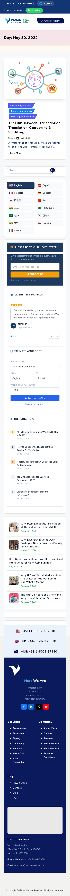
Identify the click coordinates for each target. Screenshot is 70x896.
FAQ (15, 798)
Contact (17, 788)
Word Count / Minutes (23, 385)
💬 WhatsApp (34, 10)
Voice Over (19, 753)
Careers (48, 733)
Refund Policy (51, 748)
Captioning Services (21, 105)
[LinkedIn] (31, 707)
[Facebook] (24, 707)
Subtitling (18, 748)
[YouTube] (46, 707)
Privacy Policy (51, 743)
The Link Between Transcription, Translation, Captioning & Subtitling (35, 127)
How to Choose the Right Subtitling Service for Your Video (35, 448)
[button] (51, 21)
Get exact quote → (36, 404)
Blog (15, 792)
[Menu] (8, 29)
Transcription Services (22, 116)
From (13, 373)
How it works (20, 783)
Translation (19, 733)
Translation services (21, 111)
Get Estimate (36, 398)
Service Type (17, 361)
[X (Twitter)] (39, 707)
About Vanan (51, 728)
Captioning (18, 743)
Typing (16, 738)
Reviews (48, 738)
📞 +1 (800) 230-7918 (13, 10)
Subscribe (36, 274)
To (37, 373)
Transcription (20, 728)
